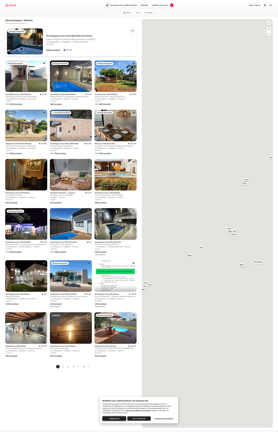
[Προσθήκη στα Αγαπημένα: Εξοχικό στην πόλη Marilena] (133, 315)
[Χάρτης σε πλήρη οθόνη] (269, 23)
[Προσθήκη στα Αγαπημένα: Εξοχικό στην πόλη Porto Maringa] (44, 112)
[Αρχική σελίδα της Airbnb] (10, 5)
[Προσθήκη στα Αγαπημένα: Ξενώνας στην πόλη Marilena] (133, 63)
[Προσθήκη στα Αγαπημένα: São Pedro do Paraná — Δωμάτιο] (89, 162)
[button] (53, 50)
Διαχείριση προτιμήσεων (164, 419)
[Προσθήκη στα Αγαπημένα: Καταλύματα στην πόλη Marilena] (44, 63)
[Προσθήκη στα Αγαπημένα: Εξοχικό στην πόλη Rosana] (44, 315)
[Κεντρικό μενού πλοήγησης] (270, 5)
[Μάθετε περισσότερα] (26, 23)
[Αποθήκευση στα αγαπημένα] (132, 30)
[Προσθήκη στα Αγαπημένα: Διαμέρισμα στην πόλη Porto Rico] (133, 211)
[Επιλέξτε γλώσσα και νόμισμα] (265, 5)
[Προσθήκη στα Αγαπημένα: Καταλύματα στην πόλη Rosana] (44, 162)
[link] (53, 366)
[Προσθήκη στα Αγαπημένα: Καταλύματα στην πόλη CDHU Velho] (89, 112)
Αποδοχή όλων (114, 419)
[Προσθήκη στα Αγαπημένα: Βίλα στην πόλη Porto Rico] (133, 112)
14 (84, 367)
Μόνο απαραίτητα (139, 419)
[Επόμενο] (89, 366)
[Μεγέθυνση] (269, 29)
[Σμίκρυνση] (269, 33)
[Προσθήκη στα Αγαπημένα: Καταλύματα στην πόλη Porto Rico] (89, 211)
